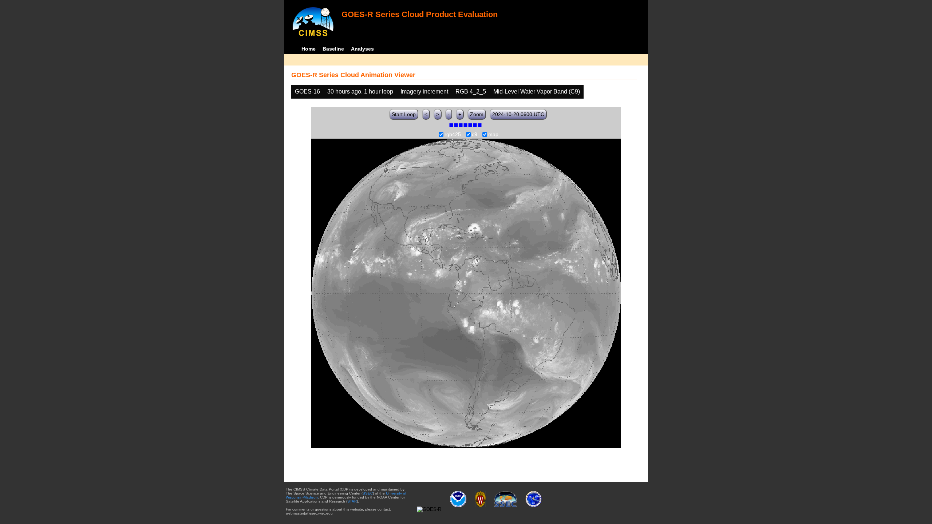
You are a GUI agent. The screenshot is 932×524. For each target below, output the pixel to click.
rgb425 (453, 135)
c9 (474, 135)
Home (308, 49)
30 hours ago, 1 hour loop (360, 91)
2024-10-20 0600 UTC (518, 114)
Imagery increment (424, 91)
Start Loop (404, 114)
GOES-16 (307, 91)
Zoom (476, 114)
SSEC (368, 493)
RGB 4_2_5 (470, 91)
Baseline (333, 49)
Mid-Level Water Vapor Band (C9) (536, 91)
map (493, 135)
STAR (352, 501)
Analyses (362, 49)
